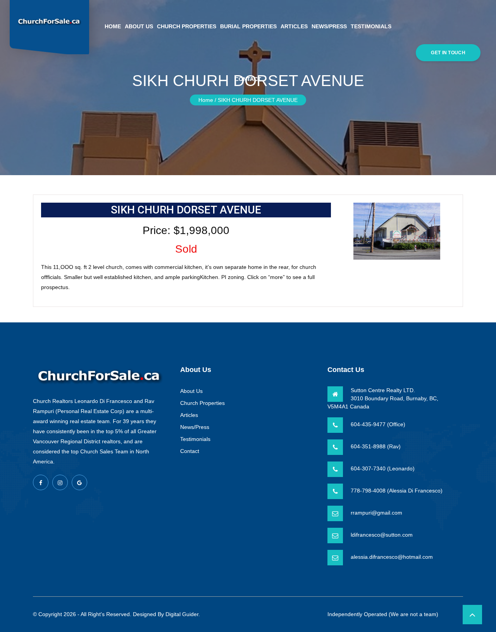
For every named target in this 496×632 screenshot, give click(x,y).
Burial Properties (248, 26)
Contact (248, 79)
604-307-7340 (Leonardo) (383, 468)
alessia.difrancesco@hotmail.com (392, 557)
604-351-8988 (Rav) (376, 446)
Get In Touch (448, 52)
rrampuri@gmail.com (376, 513)
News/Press (329, 26)
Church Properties (186, 26)
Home (113, 26)
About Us (139, 26)
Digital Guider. (182, 614)
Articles (294, 26)
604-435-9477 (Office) (378, 424)
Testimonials (371, 26)
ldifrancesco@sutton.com (382, 535)
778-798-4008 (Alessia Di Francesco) (397, 490)
